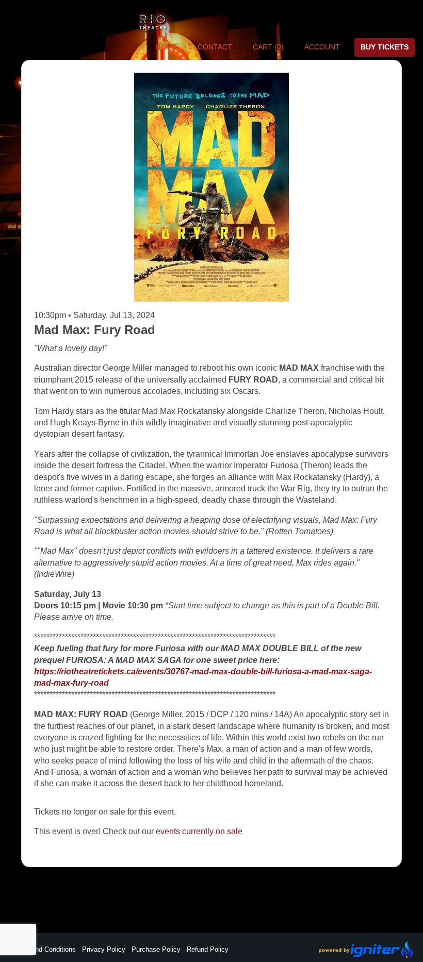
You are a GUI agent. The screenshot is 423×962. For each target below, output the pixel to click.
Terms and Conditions (43, 949)
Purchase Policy (156, 949)
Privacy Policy (103, 949)
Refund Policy (208, 949)
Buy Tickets (385, 47)
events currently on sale (199, 831)
